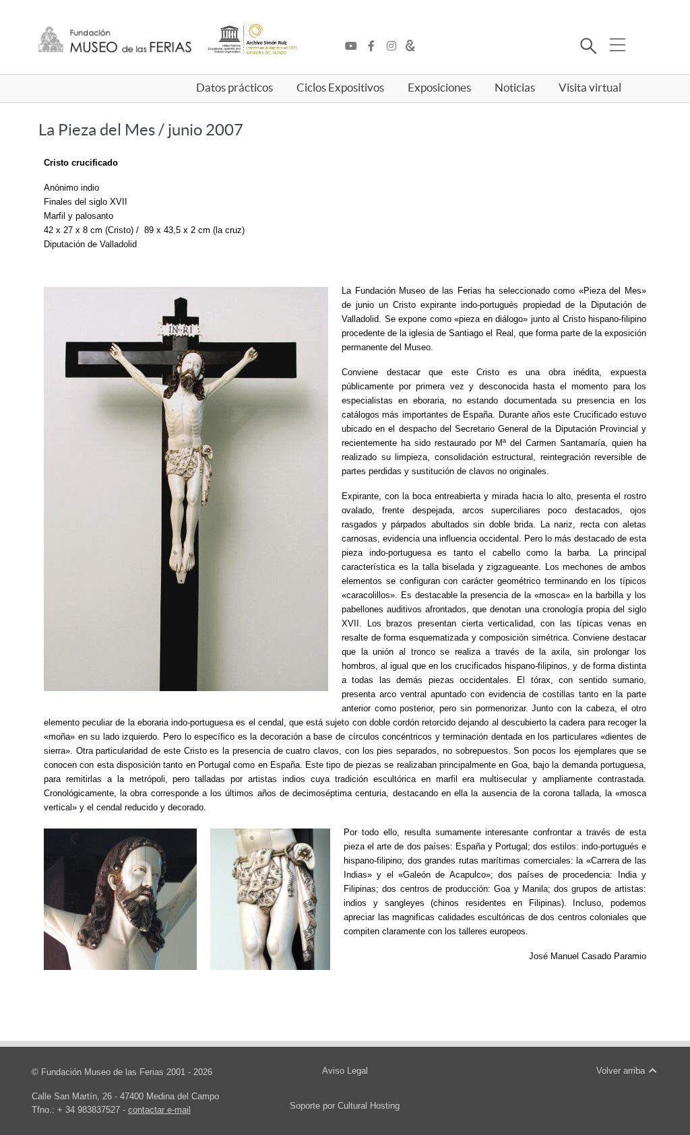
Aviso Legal (345, 1071)
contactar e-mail (159, 1110)
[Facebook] (375, 46)
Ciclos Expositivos (340, 87)
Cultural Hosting (369, 1106)
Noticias (515, 87)
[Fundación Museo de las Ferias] (114, 40)
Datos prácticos (234, 87)
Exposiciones (439, 87)
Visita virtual (590, 87)
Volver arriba (622, 1071)
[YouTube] (354, 46)
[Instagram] (395, 46)
